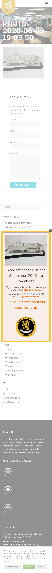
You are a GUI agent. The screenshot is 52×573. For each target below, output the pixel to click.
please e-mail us (33, 290)
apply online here (30, 296)
